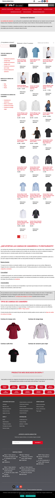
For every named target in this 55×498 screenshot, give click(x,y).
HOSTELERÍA (17, 9)
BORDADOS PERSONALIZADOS (38, 11)
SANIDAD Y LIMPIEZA (38, 9)
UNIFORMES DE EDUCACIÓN (16, 11)
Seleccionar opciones (23, 67)
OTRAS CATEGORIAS (27, 11)
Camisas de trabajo (8, 105)
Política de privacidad (30, 496)
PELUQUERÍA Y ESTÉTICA (27, 9)
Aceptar (22, 496)
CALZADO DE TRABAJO (48, 9)
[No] (53, 494)
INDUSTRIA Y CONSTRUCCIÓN (7, 9)
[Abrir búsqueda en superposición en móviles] (41, 5)
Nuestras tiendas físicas (7, 1)
